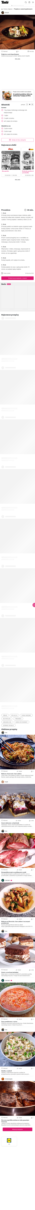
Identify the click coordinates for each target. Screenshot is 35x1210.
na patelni (6, 718)
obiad (5, 715)
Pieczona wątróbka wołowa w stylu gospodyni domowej (15, 1121)
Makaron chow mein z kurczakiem (11, 774)
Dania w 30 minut (21, 722)
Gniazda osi (7, 722)
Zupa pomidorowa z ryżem (9, 1021)
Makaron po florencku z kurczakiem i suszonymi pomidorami (15, 922)
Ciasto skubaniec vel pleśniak (10, 823)
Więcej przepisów (17, 1129)
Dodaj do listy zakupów (18, 140)
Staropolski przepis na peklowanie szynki (13, 872)
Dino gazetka (5, 171)
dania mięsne (26, 715)
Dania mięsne (8, 9)
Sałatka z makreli (6, 1071)
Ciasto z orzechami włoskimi (9, 972)
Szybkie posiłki (8, 725)
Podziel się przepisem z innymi (17, 278)
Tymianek (18, 718)
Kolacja (14, 715)
